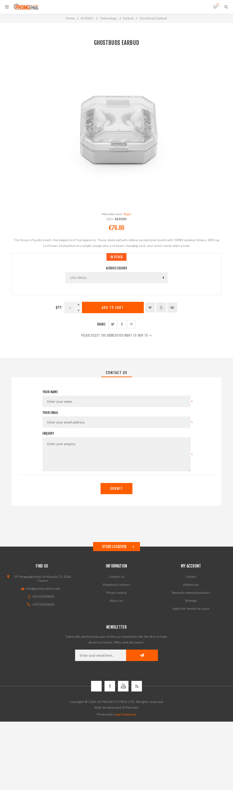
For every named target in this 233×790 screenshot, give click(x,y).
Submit (116, 488)
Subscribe (142, 655)
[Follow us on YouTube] (123, 686)
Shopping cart (217, 5)
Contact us (116, 576)
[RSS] (136, 686)
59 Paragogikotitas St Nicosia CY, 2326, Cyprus (43, 578)
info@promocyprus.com (43, 588)
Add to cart (113, 307)
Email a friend (172, 307)
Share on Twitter (113, 324)
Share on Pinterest (131, 324)
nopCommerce (125, 714)
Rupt (127, 214)
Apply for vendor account (191, 608)
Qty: (59, 307)
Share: (101, 324)
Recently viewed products (191, 592)
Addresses (191, 584)
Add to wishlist (150, 307)
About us (116, 600)
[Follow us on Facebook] (109, 686)
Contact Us (116, 372)
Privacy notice (116, 592)
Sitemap (191, 600)
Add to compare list (161, 307)
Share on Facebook (122, 324)
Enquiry (48, 433)
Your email (50, 412)
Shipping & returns (116, 584)
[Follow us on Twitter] (96, 686)
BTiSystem (130, 707)
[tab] (116, 372)
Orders (191, 576)
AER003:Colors (116, 268)
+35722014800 (43, 596)
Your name (50, 392)
